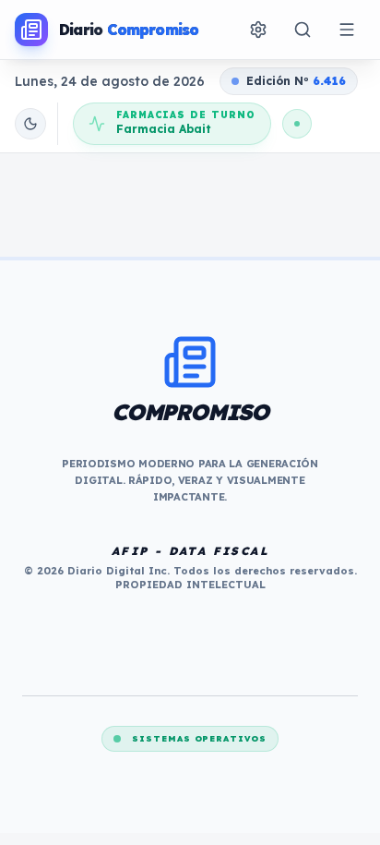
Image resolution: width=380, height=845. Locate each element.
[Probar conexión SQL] (297, 124)
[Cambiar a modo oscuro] (30, 123)
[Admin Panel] (258, 29)
